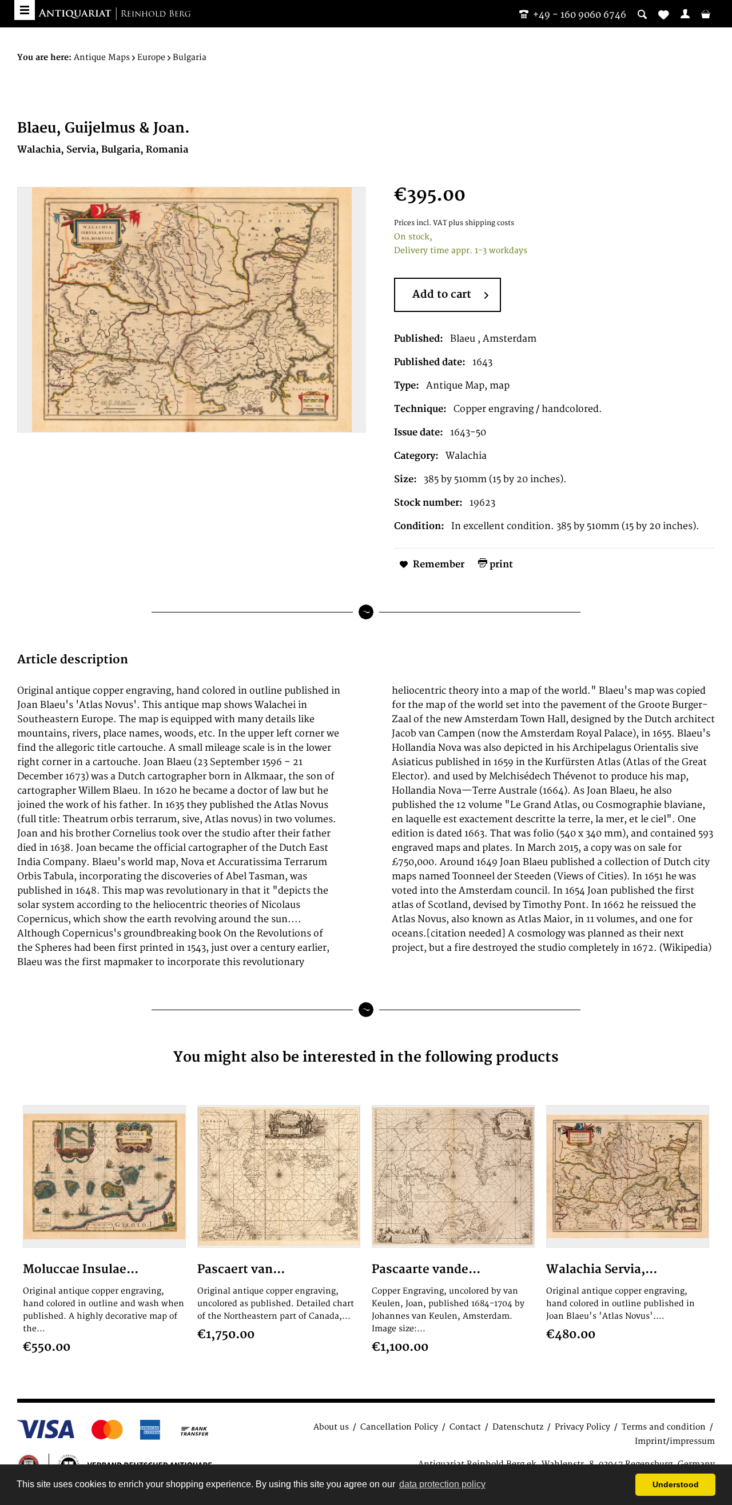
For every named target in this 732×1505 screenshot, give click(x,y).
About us (331, 1427)
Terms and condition (664, 1427)
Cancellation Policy (399, 1427)
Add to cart (441, 294)
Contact (465, 1427)
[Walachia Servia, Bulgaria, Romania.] (627, 1176)
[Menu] (24, 10)
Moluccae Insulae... (80, 1269)
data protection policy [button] (442, 1484)
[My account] (685, 13)
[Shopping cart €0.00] (706, 13)
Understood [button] (676, 1484)
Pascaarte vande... (426, 1269)
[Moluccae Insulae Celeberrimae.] (104, 1176)
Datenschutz (517, 1427)
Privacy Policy (582, 1427)
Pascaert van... (241, 1269)
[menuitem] (685, 13)
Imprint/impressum (675, 1441)
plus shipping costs (481, 223)
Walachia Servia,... (601, 1269)
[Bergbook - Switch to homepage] (114, 14)
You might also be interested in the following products (366, 1057)
